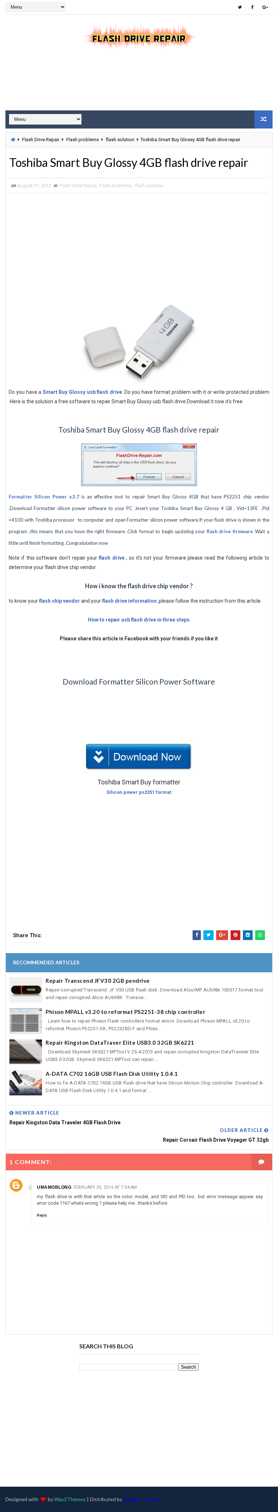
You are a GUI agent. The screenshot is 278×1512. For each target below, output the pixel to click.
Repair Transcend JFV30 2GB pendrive (98, 980)
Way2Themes (70, 1499)
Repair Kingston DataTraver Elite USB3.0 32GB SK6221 (120, 1042)
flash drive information (129, 601)
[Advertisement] (139, 84)
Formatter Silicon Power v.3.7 (44, 497)
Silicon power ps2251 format (138, 792)
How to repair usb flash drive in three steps (139, 620)
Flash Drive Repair (40, 139)
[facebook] (252, 7)
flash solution (120, 139)
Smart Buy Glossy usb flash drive (82, 392)
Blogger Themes (142, 1499)
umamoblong (54, 1187)
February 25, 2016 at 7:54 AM (105, 1187)
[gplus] (265, 7)
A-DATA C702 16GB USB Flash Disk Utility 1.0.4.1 (112, 1073)
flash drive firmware (230, 531)
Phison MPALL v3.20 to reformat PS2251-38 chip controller (125, 1011)
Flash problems (82, 139)
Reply (42, 1215)
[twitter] (240, 7)
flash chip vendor (59, 601)
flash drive (112, 558)
